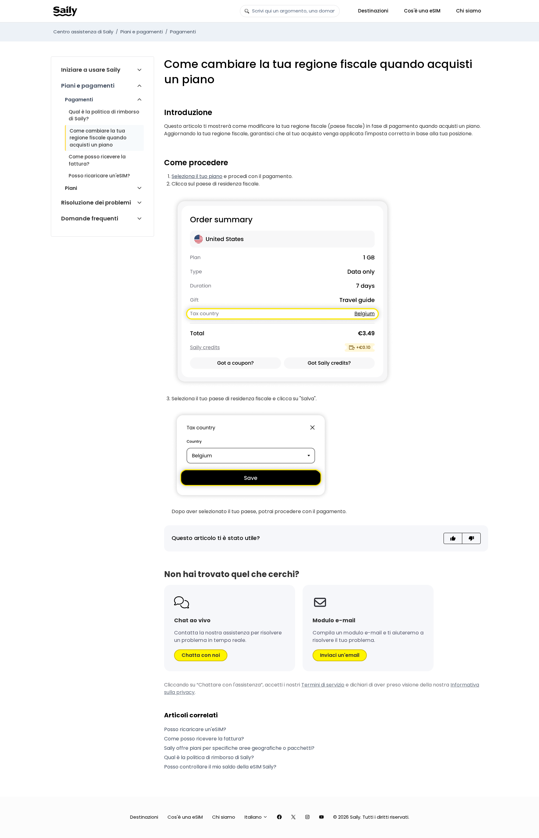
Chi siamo (468, 10)
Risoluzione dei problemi (96, 202)
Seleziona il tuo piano (197, 176)
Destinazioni (373, 10)
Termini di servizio (322, 684)
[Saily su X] (293, 817)
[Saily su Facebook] (279, 817)
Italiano (254, 817)
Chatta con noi (201, 655)
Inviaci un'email (339, 655)
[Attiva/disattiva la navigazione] (139, 69)
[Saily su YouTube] (321, 817)
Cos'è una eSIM (422, 10)
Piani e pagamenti (141, 31)
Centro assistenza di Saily (83, 31)
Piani (71, 188)
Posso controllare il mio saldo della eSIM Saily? (220, 766)
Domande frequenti (89, 218)
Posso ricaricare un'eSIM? (99, 175)
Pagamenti (183, 31)
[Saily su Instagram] (307, 817)
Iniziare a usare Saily (90, 70)
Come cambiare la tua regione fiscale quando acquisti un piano (98, 138)
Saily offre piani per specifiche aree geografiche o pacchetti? (239, 748)
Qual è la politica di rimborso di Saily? (104, 115)
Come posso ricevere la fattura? (97, 160)
